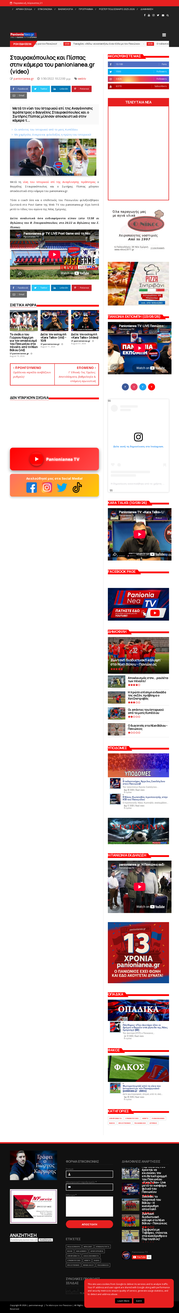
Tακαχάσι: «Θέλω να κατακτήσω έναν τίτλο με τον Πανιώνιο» (56, 43)
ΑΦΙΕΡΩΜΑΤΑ (115, 1118)
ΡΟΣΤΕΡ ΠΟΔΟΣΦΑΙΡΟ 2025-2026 (117, 9)
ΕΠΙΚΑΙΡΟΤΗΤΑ (102, 1246)
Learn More (123, 1300)
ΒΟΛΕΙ (69, 1251)
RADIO (112, 1123)
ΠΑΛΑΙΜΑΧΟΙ (140, 1123)
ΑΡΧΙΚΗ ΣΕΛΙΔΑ (24, 9)
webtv (82, 79)
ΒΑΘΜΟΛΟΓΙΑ (65, 9)
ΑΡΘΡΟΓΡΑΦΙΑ (96, 1251)
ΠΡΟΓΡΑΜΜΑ (86, 9)
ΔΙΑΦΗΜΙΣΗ (147, 9)
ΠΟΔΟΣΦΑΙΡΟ (73, 1246)
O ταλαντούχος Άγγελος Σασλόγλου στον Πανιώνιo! (134, 43)
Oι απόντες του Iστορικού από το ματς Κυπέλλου (46, 129)
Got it (139, 1300)
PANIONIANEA (158, 1118)
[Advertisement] (76, 20)
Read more (140, 789)
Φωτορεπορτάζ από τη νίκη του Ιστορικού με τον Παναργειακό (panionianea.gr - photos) (142, 1088)
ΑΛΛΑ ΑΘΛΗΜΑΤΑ (91, 1256)
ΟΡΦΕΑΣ (153, 1123)
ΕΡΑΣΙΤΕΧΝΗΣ (125, 1123)
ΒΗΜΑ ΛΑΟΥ (88, 1265)
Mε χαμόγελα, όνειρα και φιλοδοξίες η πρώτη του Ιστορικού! (52, 134)
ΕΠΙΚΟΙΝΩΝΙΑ (45, 9)
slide (99, 43)
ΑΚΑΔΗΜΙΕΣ (81, 1251)
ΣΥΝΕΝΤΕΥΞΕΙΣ (132, 1118)
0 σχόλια (128, 792)
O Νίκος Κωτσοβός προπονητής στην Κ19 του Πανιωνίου (145, 798)
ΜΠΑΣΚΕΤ (88, 1246)
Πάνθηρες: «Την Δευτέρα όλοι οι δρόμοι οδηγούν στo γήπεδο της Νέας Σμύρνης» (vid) (145, 1027)
